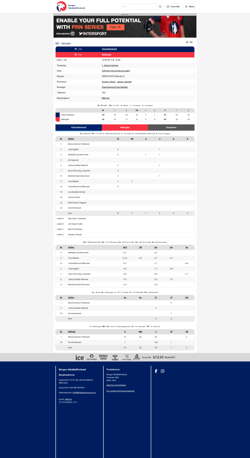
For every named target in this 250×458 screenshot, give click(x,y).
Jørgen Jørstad (124, 82)
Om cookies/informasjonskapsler (121, 391)
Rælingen (106, 54)
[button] (160, 6)
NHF (57, 43)
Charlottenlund (109, 49)
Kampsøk (66, 43)
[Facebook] (156, 371)
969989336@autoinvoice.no (84, 393)
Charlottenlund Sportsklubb (115, 87)
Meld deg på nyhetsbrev (116, 385)
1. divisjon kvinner (110, 65)
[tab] (78, 127)
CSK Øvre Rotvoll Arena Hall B (116, 71)
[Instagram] (162, 371)
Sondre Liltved (108, 82)
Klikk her (106, 98)
